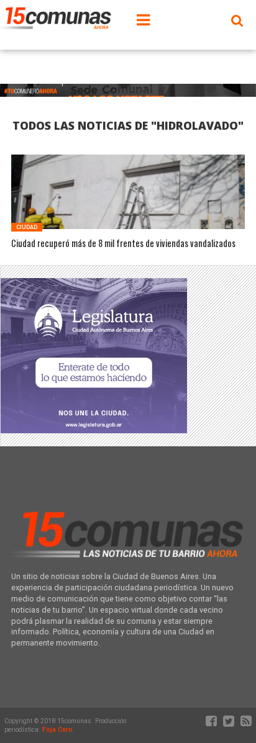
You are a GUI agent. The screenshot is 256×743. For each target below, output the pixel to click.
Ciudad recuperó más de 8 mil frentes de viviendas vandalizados (123, 244)
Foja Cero (57, 730)
